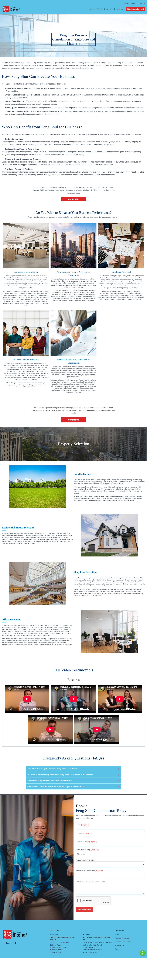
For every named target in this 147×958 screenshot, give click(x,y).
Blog (116, 949)
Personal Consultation (123, 942)
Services (107, 9)
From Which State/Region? (85, 860)
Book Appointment (135, 9)
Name (83, 825)
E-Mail (83, 833)
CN (144, 3)
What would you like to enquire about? (91, 882)
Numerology (119, 945)
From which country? (87, 850)
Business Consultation (123, 938)
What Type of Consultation (89, 871)
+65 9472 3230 (57, 952)
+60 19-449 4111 (91, 952)
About (99, 9)
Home (91, 9)
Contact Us (118, 9)
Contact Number (87, 842)
